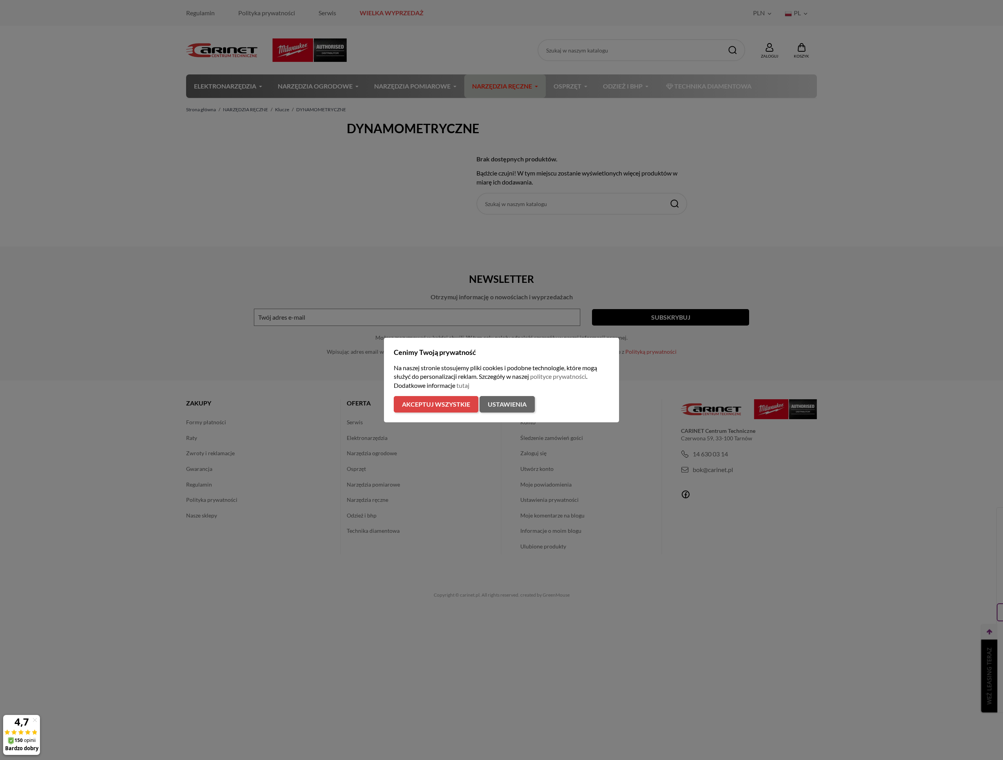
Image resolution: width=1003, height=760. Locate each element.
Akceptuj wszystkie (436, 404)
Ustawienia (507, 404)
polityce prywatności (558, 376)
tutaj (462, 385)
